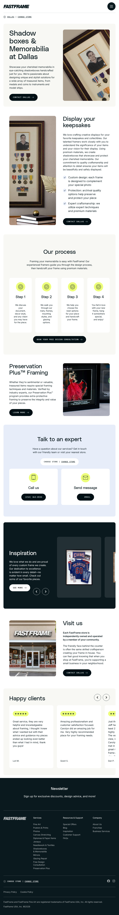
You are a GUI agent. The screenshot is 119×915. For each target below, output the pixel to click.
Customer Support (71, 834)
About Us (97, 824)
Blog (65, 827)
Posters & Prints (40, 827)
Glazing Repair (40, 858)
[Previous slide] (36, 591)
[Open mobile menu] (111, 6)
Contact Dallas (21, 97)
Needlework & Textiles (43, 845)
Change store (25, 17)
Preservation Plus (41, 868)
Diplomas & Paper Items (44, 838)
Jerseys (37, 841)
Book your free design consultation (58, 339)
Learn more (19, 412)
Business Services (101, 831)
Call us (33, 488)
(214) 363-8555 (33, 497)
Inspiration (68, 831)
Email (87, 497)
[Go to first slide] (45, 591)
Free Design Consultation (39, 863)
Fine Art (37, 824)
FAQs (65, 838)
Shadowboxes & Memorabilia (40, 850)
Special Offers (69, 824)
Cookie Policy (26, 892)
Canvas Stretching (42, 834)
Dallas (10, 17)
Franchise (97, 827)
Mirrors (36, 855)
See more (18, 587)
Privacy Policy (10, 892)
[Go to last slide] (97, 697)
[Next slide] (106, 697)
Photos (36, 831)
